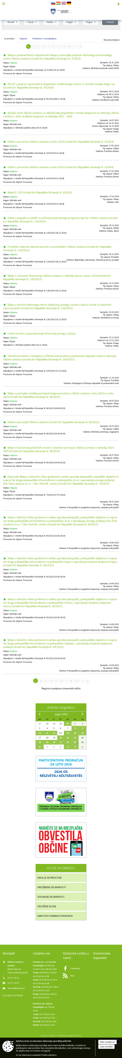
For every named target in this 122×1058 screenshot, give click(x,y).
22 (75, 737)
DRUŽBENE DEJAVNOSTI (51, 887)
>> (80, 47)
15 (75, 732)
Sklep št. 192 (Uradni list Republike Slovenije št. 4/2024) (39, 192)
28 (68, 742)
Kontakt (9, 953)
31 (68, 723)
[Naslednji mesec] (82, 714)
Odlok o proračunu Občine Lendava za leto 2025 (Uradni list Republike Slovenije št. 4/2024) (60, 167)
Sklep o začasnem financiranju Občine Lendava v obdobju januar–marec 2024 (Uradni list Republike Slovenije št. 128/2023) (57, 277)
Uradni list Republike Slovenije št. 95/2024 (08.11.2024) (40, 99)
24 (40, 742)
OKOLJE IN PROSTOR (49, 877)
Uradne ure (41, 953)
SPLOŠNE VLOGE (46, 906)
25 (47, 742)
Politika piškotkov (49, 1055)
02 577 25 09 (13, 983)
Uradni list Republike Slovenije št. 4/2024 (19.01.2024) (39, 153)
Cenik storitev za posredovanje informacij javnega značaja (41, 333)
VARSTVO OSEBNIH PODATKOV (55, 916)
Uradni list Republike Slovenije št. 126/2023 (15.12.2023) (40, 319)
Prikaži (110, 22)
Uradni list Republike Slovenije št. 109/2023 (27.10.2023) (40, 370)
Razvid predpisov (112, 40)
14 (68, 732)
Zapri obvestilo (106, 1046)
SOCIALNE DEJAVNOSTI (50, 896)
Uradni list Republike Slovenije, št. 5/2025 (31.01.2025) (40, 70)
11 (47, 732)
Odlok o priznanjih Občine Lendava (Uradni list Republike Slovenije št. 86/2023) (53, 422)
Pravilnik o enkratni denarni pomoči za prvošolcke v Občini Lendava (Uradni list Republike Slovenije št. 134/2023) (57, 248)
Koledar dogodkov (61, 707)
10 (40, 732)
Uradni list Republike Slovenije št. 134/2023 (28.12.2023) (40, 232)
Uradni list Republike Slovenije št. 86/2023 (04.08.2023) (40, 408)
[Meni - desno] (118, 3)
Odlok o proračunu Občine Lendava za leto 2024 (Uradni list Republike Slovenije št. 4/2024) (60, 141)
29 (75, 742)
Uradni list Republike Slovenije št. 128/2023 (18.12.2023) (40, 290)
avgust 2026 (61, 714)
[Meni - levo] (3, 3)
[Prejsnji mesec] (39, 714)
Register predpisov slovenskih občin (61, 688)
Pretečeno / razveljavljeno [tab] (44, 38)
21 (68, 737)
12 (54, 732)
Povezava (27, 73)
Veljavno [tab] (23, 38)
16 (82, 732)
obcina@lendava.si (16, 988)
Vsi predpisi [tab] (9, 38)
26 (54, 742)
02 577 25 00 (13, 977)
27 (60, 742)
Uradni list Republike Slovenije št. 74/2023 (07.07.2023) (40, 494)
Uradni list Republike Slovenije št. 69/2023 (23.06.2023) (40, 535)
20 (60, 737)
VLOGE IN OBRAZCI (61, 868)
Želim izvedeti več (107, 1042)
